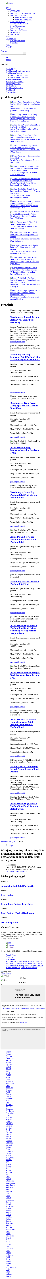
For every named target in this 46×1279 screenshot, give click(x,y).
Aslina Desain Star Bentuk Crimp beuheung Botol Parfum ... (22, 196)
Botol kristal (14, 34)
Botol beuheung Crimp (23, 17)
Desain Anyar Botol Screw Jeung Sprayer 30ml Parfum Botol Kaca (24, 405)
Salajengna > (11, 841)
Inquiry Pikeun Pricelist (9, 939)
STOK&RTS (15, 11)
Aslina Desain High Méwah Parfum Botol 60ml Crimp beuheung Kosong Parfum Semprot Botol (23, 629)
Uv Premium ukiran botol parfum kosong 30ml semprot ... (22, 273)
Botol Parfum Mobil (17, 22)
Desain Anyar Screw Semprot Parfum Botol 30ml (24, 582)
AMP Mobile (10, 959)
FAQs (8, 45)
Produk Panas (11, 955)
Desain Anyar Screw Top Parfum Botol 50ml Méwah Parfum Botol (23, 495)
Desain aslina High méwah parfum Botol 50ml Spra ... (23, 217)
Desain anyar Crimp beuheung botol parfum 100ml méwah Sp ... (23, 109)
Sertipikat (13, 43)
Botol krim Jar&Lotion (18, 30)
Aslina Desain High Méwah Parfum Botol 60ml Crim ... (23, 174)
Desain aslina (15, 32)
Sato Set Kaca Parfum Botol (16, 961)
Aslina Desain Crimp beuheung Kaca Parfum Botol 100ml (24, 130)
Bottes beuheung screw (23, 20)
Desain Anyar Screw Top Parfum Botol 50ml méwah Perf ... (25, 140)
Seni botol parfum (10, 922)
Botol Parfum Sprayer (18, 15)
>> (17, 841)
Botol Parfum (7, 895)
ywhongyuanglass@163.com (16, 871)
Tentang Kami (11, 39)
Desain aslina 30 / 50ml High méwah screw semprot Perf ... (24, 207)
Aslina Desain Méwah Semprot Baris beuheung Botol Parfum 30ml (25, 675)
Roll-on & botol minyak (19, 24)
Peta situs (9, 957)
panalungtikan (15, 342)
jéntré (23, 342)
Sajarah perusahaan (17, 41)
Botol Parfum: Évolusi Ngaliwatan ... (19, 913)
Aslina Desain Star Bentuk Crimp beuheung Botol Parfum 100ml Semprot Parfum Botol (23, 723)
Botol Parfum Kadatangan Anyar (22, 13)
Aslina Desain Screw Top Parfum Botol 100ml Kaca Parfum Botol (23, 539)
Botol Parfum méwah (29, 968)
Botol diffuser (15, 28)
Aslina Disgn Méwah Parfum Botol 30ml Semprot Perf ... (23, 227)
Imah (7, 7)
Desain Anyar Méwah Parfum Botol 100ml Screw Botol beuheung (24, 320)
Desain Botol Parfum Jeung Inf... (17, 904)
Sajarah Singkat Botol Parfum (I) (17, 886)
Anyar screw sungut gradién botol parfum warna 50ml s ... (23, 252)
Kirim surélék (6, 974)
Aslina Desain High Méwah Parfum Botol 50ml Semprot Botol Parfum (24, 806)
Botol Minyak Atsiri (17, 26)
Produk (8, 9)
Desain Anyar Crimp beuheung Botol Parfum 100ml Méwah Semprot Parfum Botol (25, 357)
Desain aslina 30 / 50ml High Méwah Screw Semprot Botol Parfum (24, 769)
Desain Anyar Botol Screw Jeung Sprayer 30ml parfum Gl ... (22, 120)
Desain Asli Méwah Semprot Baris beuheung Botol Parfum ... (23, 184)
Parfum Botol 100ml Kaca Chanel (29, 963)
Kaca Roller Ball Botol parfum (17, 966)
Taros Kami (10, 47)
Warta (8, 36)
